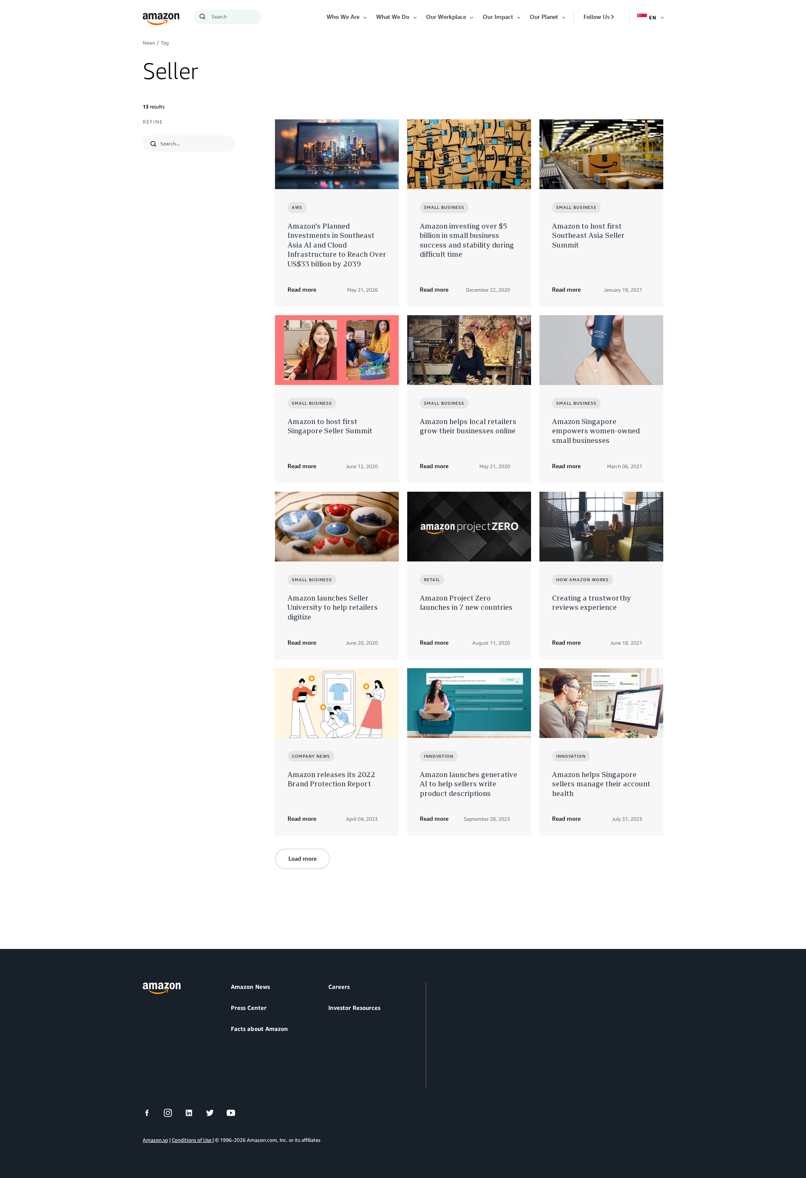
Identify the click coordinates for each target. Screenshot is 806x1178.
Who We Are (343, 16)
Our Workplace (446, 16)
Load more (302, 858)
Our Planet (544, 16)
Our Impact (498, 16)
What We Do (392, 16)
